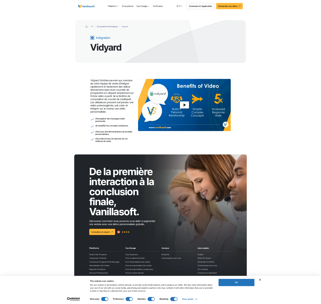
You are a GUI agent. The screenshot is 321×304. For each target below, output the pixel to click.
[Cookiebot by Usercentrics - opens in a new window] (73, 299)
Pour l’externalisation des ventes (137, 262)
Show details (187, 299)
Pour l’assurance (131, 254)
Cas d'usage (141, 6)
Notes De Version (204, 258)
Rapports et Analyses (97, 269)
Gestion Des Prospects (98, 254)
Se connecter (203, 269)
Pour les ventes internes (134, 273)
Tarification (158, 6)
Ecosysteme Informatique (107, 26)
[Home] (86, 26)
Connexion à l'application (207, 273)
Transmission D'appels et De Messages (104, 262)
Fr (92, 26)
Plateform (112, 6)
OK (236, 282)
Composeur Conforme (97, 258)
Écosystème (127, 6)
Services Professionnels (98, 273)
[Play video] (184, 104)
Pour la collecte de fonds (135, 258)
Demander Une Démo (206, 262)
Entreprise (165, 254)
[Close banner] (260, 280)
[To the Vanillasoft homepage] (86, 6)
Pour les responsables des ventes (138, 265)
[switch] (129, 299)
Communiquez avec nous (171, 258)
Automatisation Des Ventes (99, 265)
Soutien (200, 254)
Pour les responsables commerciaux (139, 269)
